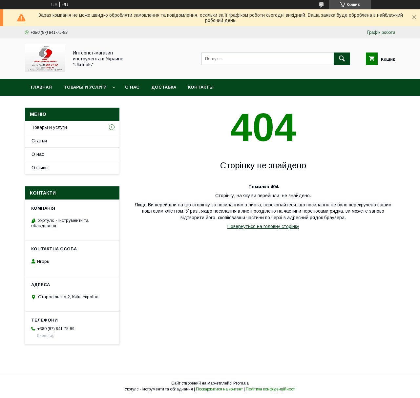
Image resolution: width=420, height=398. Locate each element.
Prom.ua (241, 383)
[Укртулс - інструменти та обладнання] (45, 70)
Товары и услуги (85, 87)
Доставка (163, 87)
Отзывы (40, 167)
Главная (41, 87)
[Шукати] (342, 58)
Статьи (39, 140)
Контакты (201, 87)
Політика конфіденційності (271, 389)
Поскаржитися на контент (219, 389)
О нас (132, 87)
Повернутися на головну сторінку (263, 226)
